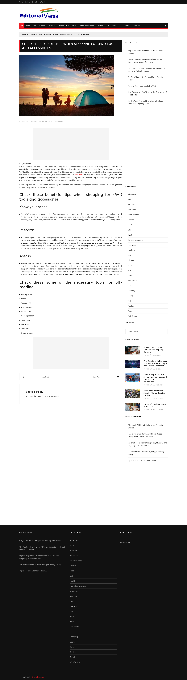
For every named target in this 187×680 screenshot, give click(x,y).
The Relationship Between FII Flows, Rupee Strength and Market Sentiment (145, 60)
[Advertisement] (71, 144)
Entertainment (133, 214)
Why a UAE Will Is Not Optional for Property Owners (145, 51)
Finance (61, 26)
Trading (131, 306)
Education (35, 2)
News (130, 275)
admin (50, 122)
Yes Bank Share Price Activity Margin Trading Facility (146, 78)
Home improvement (86, 26)
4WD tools (78, 175)
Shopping (131, 291)
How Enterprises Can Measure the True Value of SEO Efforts (147, 93)
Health (74, 26)
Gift (67, 26)
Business (27, 2)
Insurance (132, 245)
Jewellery (131, 250)
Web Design (132, 316)
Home (28, 26)
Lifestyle (42, 2)
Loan (107, 26)
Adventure (132, 194)
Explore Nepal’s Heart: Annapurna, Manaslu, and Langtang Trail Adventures (147, 69)
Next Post (96, 377)
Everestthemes (38, 677)
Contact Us (136, 26)
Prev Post (45, 377)
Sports (130, 296)
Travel (21, 2)
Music (114, 26)
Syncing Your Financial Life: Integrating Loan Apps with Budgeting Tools (145, 102)
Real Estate (132, 280)
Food (130, 225)
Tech (129, 301)
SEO (120, 26)
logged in (40, 396)
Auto (34, 26)
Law (129, 255)
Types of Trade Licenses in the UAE (142, 86)
